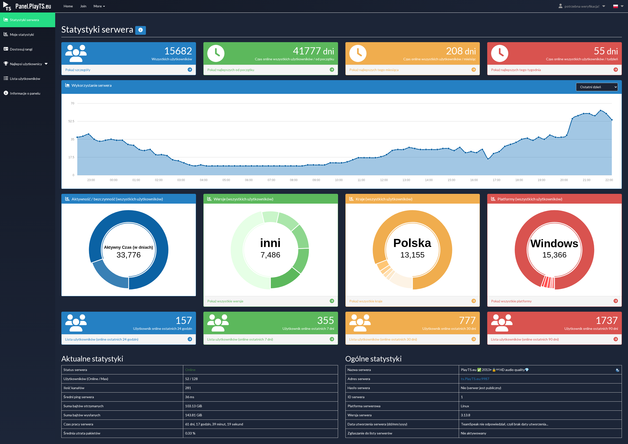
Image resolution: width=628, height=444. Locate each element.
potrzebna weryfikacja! (582, 6)
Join (83, 6)
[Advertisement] (26, 129)
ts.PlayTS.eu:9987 (475, 379)
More (98, 6)
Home (68, 6)
